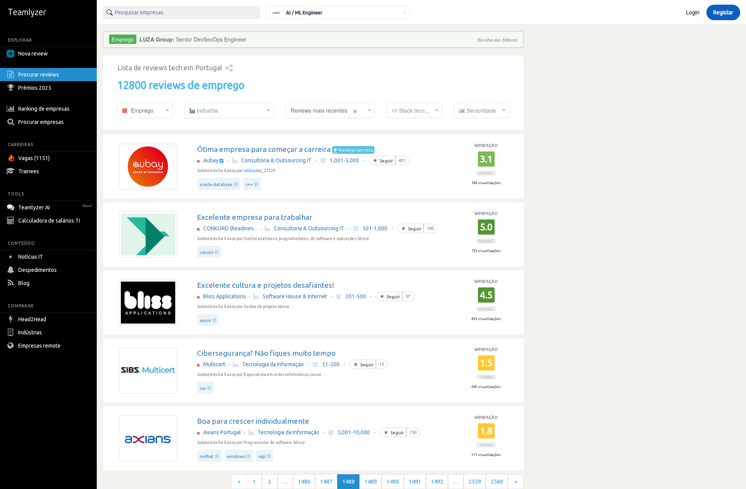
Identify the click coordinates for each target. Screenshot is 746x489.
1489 (370, 482)
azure (205, 320)
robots (206, 252)
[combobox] (181, 12)
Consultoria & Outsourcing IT (276, 160)
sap (261, 456)
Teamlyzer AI (55, 207)
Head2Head (32, 319)
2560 (497, 482)
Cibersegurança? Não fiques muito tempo (266, 353)
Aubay (210, 160)
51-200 (331, 364)
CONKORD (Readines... (230, 228)
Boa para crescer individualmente (253, 421)
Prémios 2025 (34, 88)
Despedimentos (37, 270)
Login (692, 12)
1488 (348, 482)
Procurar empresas (41, 122)
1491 (415, 482)
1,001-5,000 (344, 160)
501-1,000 (375, 228)
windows (236, 456)
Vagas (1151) (34, 158)
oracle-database (216, 184)
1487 (326, 482)
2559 (475, 482)
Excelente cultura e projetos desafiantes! (265, 285)
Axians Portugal (222, 432)
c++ (249, 184)
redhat (207, 456)
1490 (393, 482)
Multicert (214, 364)
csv (203, 388)
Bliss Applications (224, 296)
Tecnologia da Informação (273, 364)
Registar (723, 12)
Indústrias (30, 332)
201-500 (355, 296)
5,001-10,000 (354, 432)
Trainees (28, 171)
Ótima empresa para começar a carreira (264, 149)
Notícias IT (30, 257)
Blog (24, 283)
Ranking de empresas (44, 109)
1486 (304, 482)
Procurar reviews (38, 74)
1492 (437, 482)
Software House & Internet (295, 296)
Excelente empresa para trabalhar (254, 217)
